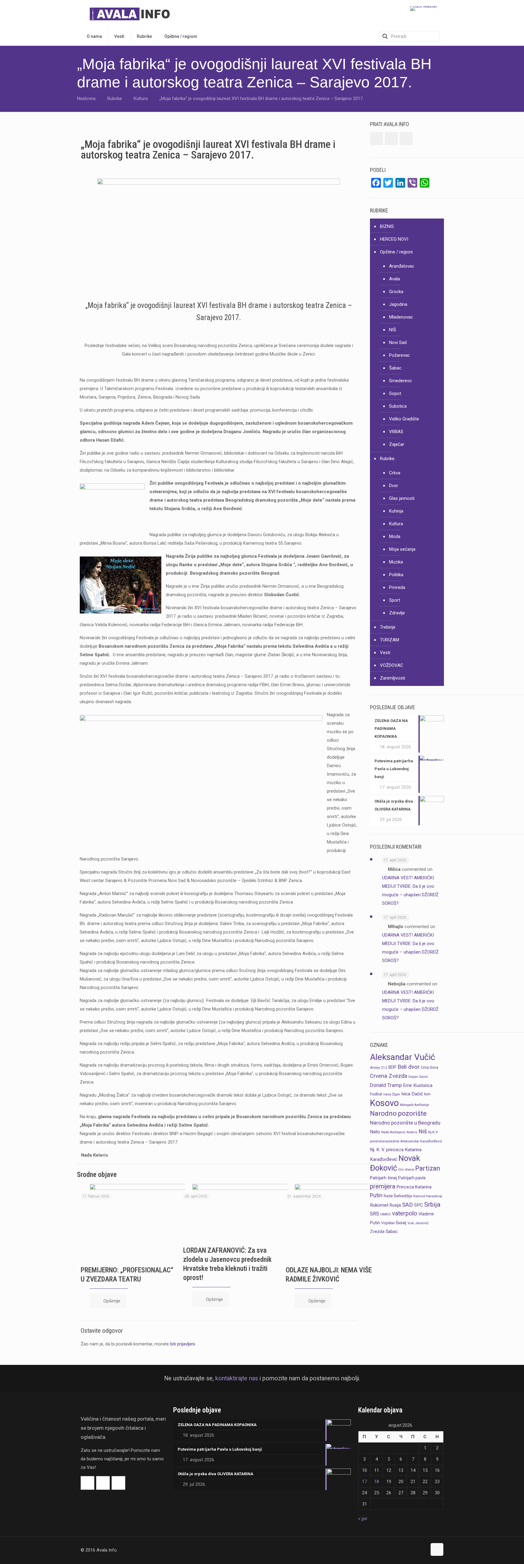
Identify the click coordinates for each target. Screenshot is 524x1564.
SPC (418, 1205)
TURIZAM (389, 640)
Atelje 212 (378, 1067)
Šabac (395, 368)
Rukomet (379, 1205)
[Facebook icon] (409, 1550)
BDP (392, 1067)
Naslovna (86, 98)
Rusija (395, 1205)
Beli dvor (409, 1067)
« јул (362, 1518)
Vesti (385, 652)
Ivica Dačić (412, 1094)
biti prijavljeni (182, 1344)
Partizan (427, 1168)
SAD (407, 1204)
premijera (382, 1186)
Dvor (393, 485)
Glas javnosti (402, 498)
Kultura (141, 98)
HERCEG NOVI (394, 239)
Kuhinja (396, 511)
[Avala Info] (132, 13)
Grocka (396, 291)
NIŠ (392, 330)
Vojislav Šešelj (393, 1223)
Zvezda (377, 1231)
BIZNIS (387, 226)
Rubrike (114, 98)
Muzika (396, 562)
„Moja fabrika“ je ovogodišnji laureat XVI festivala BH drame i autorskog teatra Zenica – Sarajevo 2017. (262, 98)
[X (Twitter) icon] (416, 1550)
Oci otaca (406, 1169)
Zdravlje (397, 613)
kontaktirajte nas (236, 1378)
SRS (374, 1214)
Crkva (394, 473)
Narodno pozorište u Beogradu (405, 1123)
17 (364, 1481)
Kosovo (384, 1103)
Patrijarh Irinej (383, 1178)
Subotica (398, 406)
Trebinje (387, 627)
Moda (394, 536)
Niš (422, 1131)
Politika (396, 574)
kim (427, 1094)
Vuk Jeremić (418, 1223)
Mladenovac (401, 317)
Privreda (397, 587)
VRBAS (396, 431)
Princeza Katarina (414, 1187)
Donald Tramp (386, 1085)
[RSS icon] (422, 1550)
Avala (394, 279)
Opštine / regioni (396, 252)
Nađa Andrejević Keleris (399, 1132)
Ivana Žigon (391, 1094)
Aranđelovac (401, 266)
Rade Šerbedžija (398, 1196)
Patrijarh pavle (412, 1177)
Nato (375, 1132)
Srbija (432, 1204)
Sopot (395, 393)
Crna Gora (429, 1067)
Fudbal (376, 1094)
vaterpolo (404, 1213)
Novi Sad (398, 342)
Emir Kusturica (417, 1085)
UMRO (385, 1214)
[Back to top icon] (437, 1549)
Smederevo (400, 380)
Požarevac (399, 355)
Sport (394, 600)
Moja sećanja (402, 549)
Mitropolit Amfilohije (414, 1105)
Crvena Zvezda (388, 1076)
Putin (376, 1195)
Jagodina (398, 304)
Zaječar (396, 444)
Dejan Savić (418, 1076)
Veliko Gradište (404, 419)
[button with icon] (376, 138)
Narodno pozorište (398, 1113)
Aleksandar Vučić (402, 1057)
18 (376, 1481)
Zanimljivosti (392, 678)
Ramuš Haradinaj (427, 1196)
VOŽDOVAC (391, 665)
